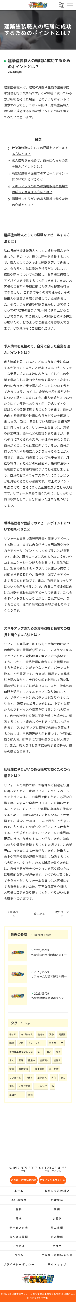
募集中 (31, 1060)
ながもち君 (27, 1034)
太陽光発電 (24, 1086)
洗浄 (51, 1034)
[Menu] (69, 5)
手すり (12, 1034)
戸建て (29, 1077)
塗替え (57, 1060)
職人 (49, 1051)
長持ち (40, 1034)
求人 (11, 1060)
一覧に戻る (38, 914)
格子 (39, 1051)
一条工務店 (38, 1068)
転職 (21, 1060)
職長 (58, 1051)
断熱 (30, 1094)
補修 (11, 1043)
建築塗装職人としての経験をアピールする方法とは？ (40, 150)
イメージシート (36, 1043)
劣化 (53, 1077)
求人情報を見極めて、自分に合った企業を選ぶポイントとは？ (40, 163)
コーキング (41, 1086)
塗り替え (42, 1077)
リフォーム (15, 1077)
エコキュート (16, 1094)
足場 (21, 1043)
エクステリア (56, 1043)
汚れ (11, 1086)
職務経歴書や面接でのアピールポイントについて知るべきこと (40, 176)
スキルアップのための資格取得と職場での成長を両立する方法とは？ (40, 189)
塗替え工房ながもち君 (21, 1051)
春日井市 (53, 1068)
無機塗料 (23, 1068)
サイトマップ (57, 1264)
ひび (63, 1077)
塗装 (11, 1068)
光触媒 (61, 1034)
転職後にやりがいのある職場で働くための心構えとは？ (40, 201)
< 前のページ (14, 914)
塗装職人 (44, 1060)
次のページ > (62, 914)
